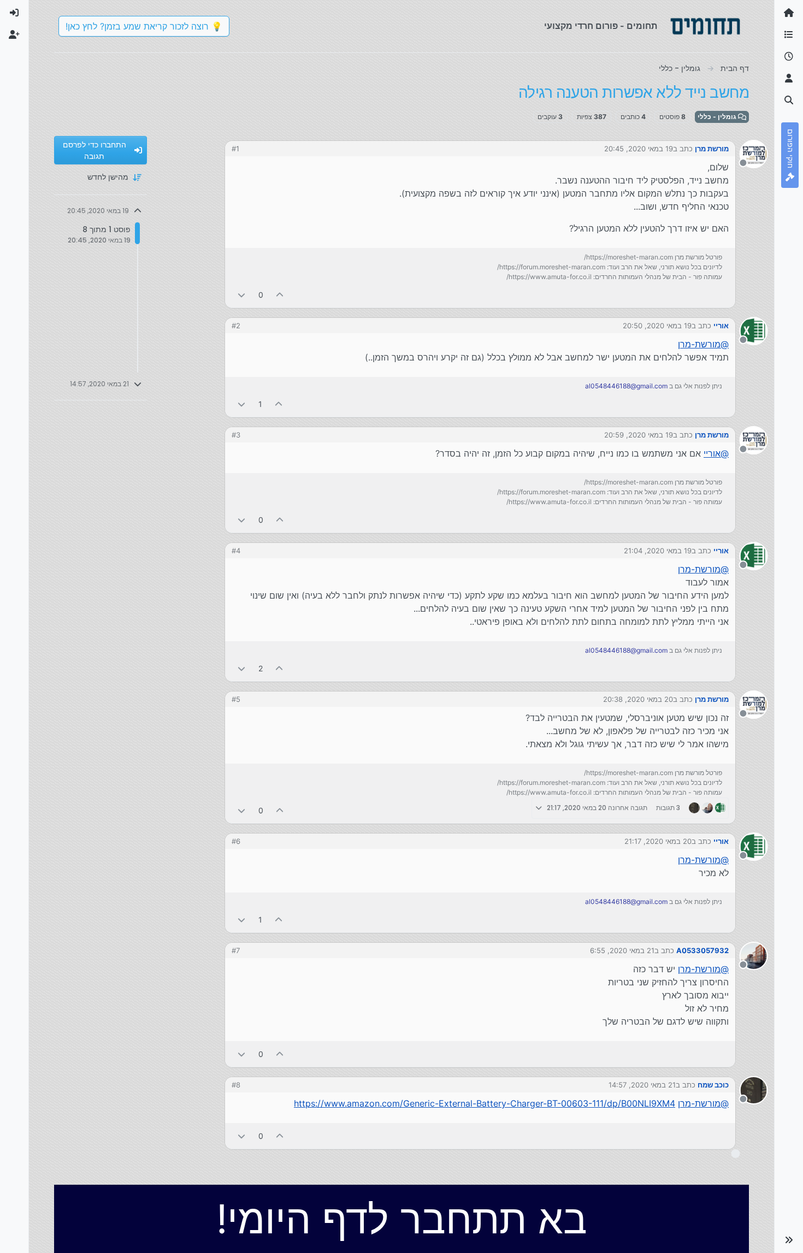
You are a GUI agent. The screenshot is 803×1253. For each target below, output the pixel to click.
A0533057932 (702, 950)
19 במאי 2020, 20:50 (657, 325)
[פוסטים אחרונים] (789, 57)
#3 (236, 434)
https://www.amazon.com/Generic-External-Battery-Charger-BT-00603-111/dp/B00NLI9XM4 (484, 1103)
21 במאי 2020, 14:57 (642, 1084)
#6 (236, 841)
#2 (236, 325)
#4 (236, 550)
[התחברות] (14, 13)
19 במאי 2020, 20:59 (638, 434)
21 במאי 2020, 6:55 (622, 950)
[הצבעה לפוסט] (280, 294)
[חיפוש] (789, 100)
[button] (789, 1240)
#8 (236, 1084)
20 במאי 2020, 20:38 (638, 699)
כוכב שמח (713, 1084)
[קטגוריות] (789, 35)
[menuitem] (14, 13)
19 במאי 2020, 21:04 (658, 550)
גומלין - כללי (718, 117)
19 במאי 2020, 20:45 (638, 148)
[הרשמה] (14, 35)
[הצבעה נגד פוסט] (241, 294)
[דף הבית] (789, 13)
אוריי (721, 325)
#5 (236, 699)
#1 (235, 148)
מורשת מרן (712, 148)
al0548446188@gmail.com (626, 386)
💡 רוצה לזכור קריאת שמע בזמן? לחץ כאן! (144, 26)
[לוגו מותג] (705, 26)
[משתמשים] (789, 78)
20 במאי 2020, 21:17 (658, 841)
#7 (236, 950)
